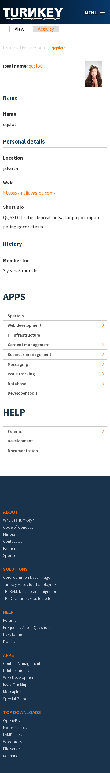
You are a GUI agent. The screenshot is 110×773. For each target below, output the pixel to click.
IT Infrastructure (24, 335)
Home (9, 48)
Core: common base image (26, 577)
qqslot (35, 66)
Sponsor (10, 555)
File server (12, 748)
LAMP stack (13, 734)
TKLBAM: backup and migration (30, 591)
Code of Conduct (18, 527)
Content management (29, 344)
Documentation (23, 450)
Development (20, 441)
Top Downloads (22, 712)
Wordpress (12, 741)
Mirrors (9, 534)
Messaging (18, 364)
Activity (46, 29)
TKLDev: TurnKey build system (29, 598)
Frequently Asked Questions (27, 627)
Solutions (15, 569)
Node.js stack (15, 727)
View (22, 29)
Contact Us (12, 541)
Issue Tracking (15, 684)
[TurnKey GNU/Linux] (33, 18)
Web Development (19, 677)
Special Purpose (17, 698)
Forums (15, 431)
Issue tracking (21, 374)
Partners (10, 548)
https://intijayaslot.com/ (29, 193)
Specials (16, 315)
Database (17, 383)
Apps (14, 296)
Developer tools (23, 393)
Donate (9, 641)
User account (33, 48)
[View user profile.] (93, 73)
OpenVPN (11, 720)
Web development (25, 325)
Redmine (10, 756)
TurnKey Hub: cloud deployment (31, 584)
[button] (95, 13)
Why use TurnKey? (18, 520)
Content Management (21, 663)
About (10, 512)
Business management (29, 354)
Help (14, 412)
